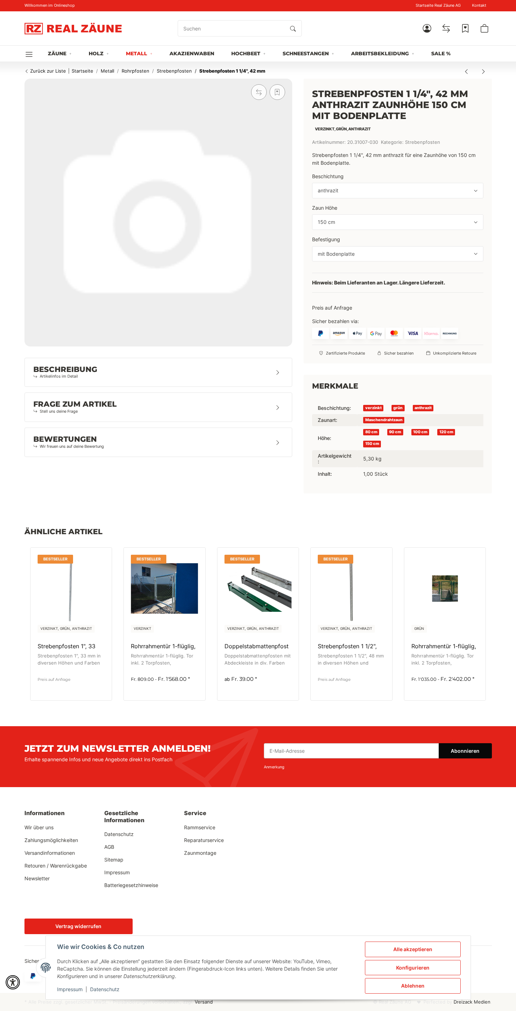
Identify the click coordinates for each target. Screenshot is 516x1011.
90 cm (395, 432)
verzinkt (373, 408)
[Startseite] (73, 28)
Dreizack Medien (472, 1002)
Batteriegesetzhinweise (131, 885)
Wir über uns (39, 827)
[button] (427, 28)
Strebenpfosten (422, 142)
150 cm (372, 443)
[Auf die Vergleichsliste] (259, 92)
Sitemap (113, 860)
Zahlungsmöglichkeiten (51, 840)
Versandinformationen (49, 853)
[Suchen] (292, 28)
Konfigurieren (412, 968)
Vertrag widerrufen (78, 926)
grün (398, 408)
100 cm (420, 432)
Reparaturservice (204, 840)
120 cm (446, 432)
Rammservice (199, 827)
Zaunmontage (200, 853)
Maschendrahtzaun (384, 420)
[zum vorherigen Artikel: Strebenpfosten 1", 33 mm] (466, 71)
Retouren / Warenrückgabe (55, 866)
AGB (109, 847)
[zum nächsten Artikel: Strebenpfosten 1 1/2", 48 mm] (483, 71)
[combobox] (397, 190)
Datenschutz (105, 989)
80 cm (371, 432)
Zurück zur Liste (47, 71)
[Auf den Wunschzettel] (277, 92)
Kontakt (479, 5)
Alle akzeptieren (412, 949)
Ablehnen (413, 986)
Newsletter (37, 878)
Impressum (70, 989)
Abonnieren (465, 751)
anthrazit (423, 408)
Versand (204, 1002)
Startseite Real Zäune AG (438, 5)
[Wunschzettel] (465, 28)
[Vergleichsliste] (446, 28)
